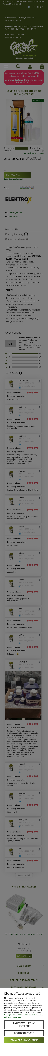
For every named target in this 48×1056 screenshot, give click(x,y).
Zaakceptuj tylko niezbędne (24, 1024)
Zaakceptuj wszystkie (24, 1040)
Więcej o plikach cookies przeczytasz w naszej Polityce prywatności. (23, 1015)
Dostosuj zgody (24, 1033)
